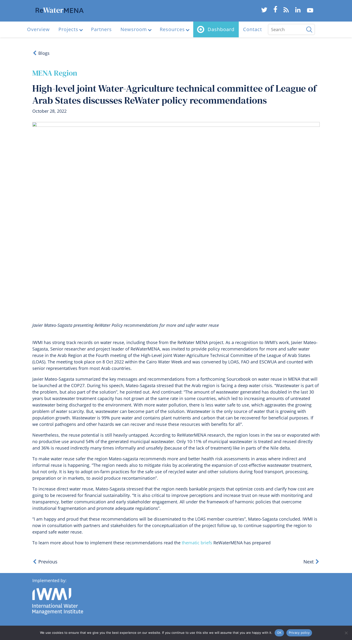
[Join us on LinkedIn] (298, 11)
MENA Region (54, 73)
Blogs (44, 53)
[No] (346, 632)
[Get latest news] (286, 11)
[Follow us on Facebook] (275, 11)
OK (279, 632)
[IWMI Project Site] (60, 11)
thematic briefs (197, 542)
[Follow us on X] (264, 11)
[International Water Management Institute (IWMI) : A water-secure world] (57, 613)
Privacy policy (299, 632)
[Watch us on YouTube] (310, 11)
